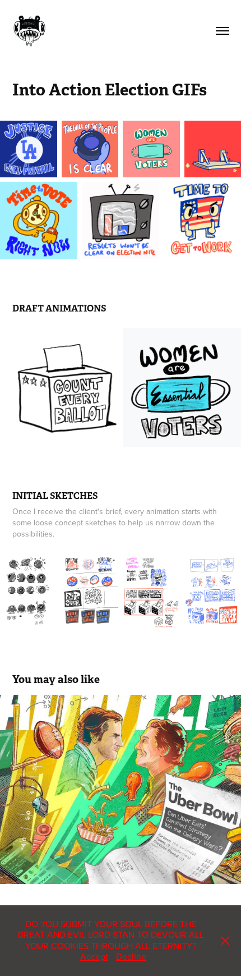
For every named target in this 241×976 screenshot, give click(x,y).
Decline (131, 956)
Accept (94, 956)
